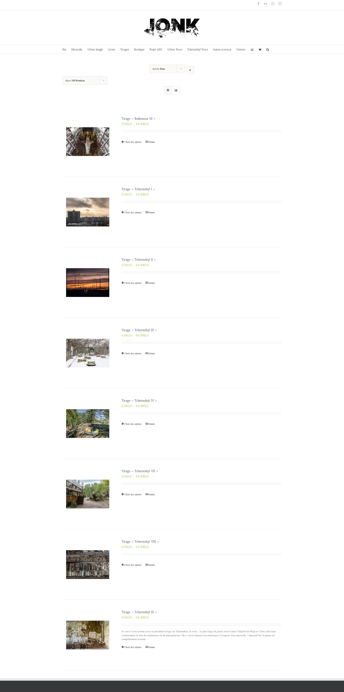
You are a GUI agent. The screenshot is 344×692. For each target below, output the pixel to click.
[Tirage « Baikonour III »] (88, 141)
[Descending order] (190, 70)
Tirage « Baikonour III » (139, 118)
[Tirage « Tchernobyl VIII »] (88, 564)
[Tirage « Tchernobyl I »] (88, 212)
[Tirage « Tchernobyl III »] (88, 353)
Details (151, 141)
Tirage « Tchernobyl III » (139, 330)
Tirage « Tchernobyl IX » (139, 612)
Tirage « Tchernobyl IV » (139, 400)
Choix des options (133, 141)
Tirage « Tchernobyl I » (138, 189)
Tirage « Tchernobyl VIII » (140, 541)
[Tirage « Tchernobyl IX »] (88, 635)
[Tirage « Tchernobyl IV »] (88, 423)
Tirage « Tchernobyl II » (139, 259)
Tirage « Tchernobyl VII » (140, 471)
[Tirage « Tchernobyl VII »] (88, 494)
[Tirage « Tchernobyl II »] (88, 282)
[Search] (267, 49)
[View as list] (176, 90)
